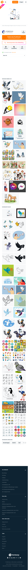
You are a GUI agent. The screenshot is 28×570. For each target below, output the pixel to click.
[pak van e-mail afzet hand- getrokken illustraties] (19, 546)
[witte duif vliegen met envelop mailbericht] (8, 534)
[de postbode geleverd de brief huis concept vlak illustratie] (19, 400)
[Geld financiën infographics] (7, 245)
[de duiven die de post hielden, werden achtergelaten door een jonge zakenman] (19, 318)
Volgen (23, 32)
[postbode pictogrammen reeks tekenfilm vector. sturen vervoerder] (9, 523)
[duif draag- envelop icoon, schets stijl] (8, 401)
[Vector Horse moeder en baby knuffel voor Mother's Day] (10, 281)
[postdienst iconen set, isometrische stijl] (19, 511)
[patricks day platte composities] (13, 235)
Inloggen (21, 2)
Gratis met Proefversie (14, 37)
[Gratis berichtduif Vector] (9, 96)
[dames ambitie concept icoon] (8, 193)
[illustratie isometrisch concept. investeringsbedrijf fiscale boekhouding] (19, 192)
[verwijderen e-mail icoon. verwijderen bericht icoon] (8, 169)
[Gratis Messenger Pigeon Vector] (9, 296)
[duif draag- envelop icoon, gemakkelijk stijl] (8, 353)
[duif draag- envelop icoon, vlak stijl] (7, 306)
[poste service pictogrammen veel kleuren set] (8, 500)
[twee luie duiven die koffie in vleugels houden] (7, 225)
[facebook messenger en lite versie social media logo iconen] (10, 269)
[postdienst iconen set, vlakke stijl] (8, 512)
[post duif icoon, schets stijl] (18, 431)
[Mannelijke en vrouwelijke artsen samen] (8, 256)
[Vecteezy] (2, 2)
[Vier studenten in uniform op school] (8, 214)
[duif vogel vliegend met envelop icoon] (8, 365)
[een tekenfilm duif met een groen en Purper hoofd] (7, 545)
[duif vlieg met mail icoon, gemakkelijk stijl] (8, 377)
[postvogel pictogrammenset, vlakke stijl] (18, 307)
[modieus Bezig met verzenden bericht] (8, 558)
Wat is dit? (14, 52)
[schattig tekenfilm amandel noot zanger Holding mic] (8, 157)
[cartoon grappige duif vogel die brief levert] (7, 107)
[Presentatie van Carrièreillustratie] (8, 181)
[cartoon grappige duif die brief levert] (6, 85)
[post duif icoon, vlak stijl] (8, 444)
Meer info (5, 54)
